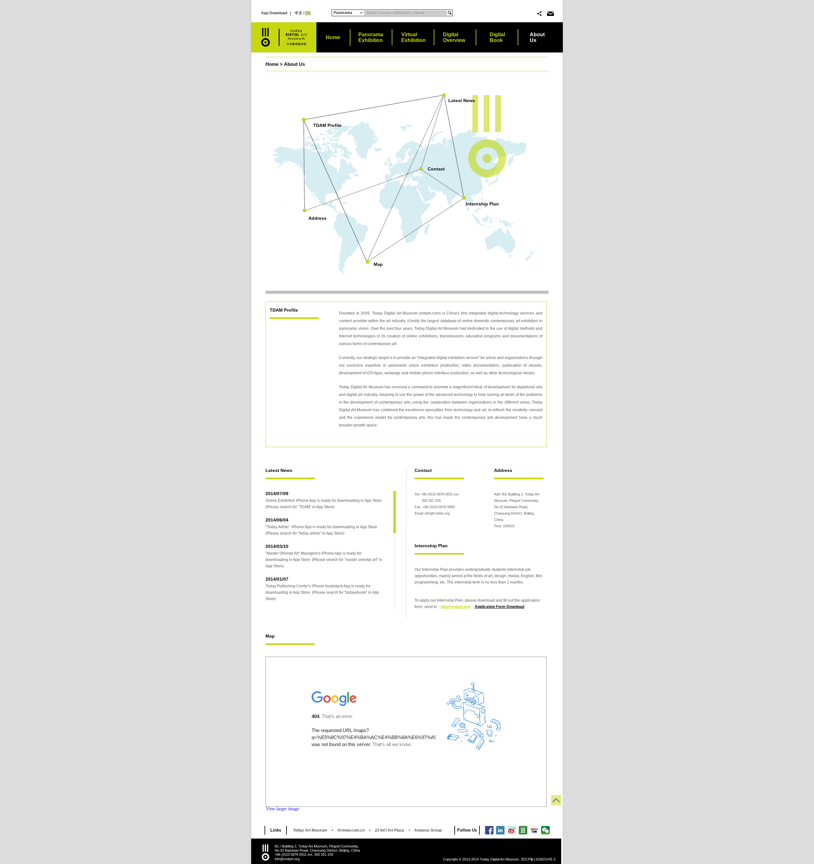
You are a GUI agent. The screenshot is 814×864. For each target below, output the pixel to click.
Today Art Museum (310, 830)
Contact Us (550, 13)
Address (317, 218)
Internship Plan (482, 203)
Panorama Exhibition (370, 37)
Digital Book (497, 37)
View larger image (282, 808)
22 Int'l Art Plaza (389, 830)
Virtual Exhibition (413, 37)
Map (378, 264)
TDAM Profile (327, 125)
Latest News (461, 100)
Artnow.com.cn (351, 830)
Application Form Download (499, 607)
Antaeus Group (428, 830)
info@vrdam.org (455, 607)
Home (333, 37)
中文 (298, 13)
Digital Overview (454, 37)
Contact (436, 168)
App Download (274, 13)
